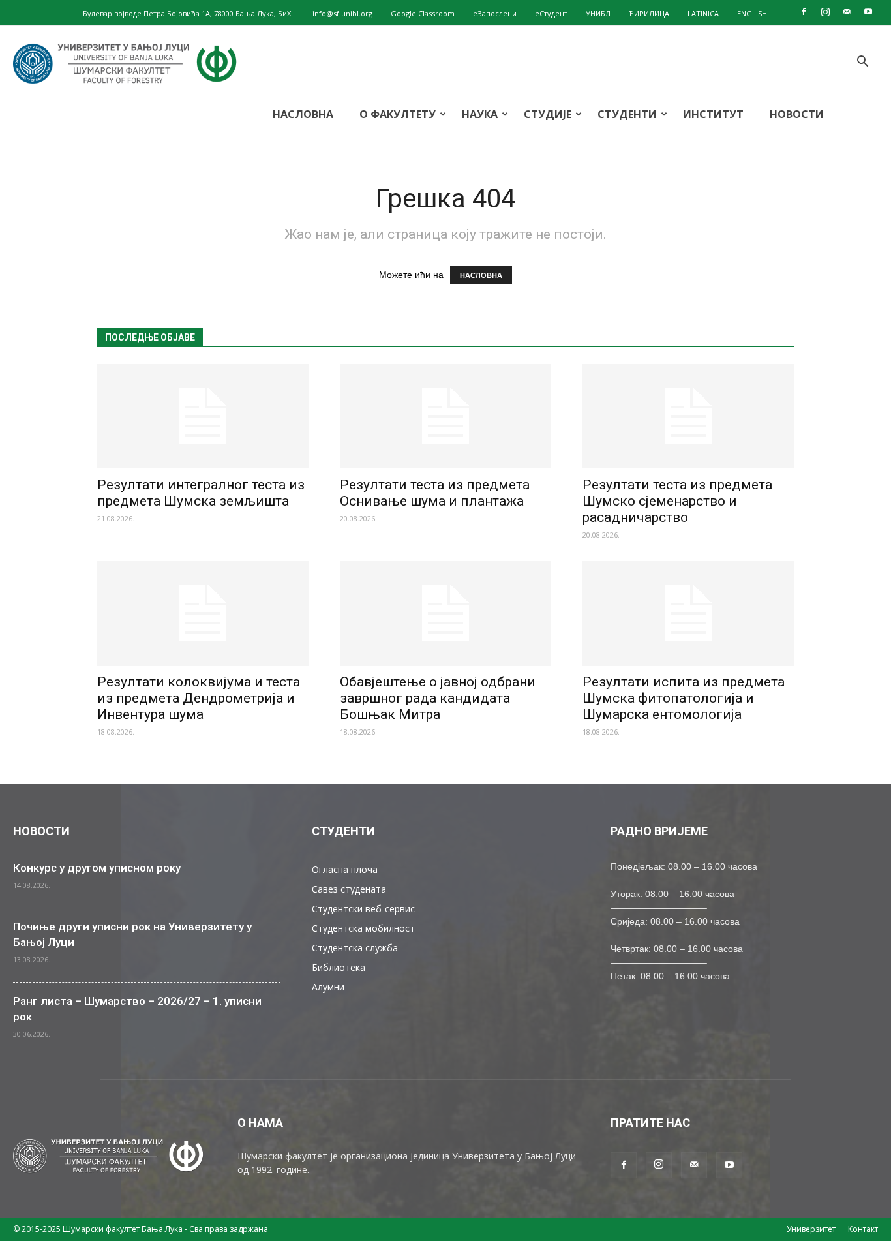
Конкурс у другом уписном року (97, 867)
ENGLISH (752, 13)
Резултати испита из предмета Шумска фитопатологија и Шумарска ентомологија (683, 698)
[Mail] (846, 11)
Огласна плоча (345, 869)
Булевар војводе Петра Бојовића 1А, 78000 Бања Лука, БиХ (187, 13)
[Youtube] (868, 11)
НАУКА (480, 114)
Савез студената (349, 889)
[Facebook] (803, 11)
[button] (862, 63)
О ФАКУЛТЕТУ (397, 114)
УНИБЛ (598, 13)
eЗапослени (495, 13)
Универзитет (811, 1228)
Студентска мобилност (363, 928)
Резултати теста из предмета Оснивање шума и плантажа (435, 493)
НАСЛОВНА (303, 114)
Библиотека (338, 967)
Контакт (863, 1228)
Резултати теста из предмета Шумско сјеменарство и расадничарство (677, 501)
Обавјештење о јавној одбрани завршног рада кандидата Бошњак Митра (438, 698)
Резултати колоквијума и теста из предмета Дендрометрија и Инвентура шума (198, 698)
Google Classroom (423, 13)
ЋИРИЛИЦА (649, 13)
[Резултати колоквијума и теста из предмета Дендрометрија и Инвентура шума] (203, 613)
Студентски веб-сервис (363, 908)
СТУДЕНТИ (627, 114)
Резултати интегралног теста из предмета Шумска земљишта (201, 493)
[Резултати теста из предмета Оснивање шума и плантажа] (445, 416)
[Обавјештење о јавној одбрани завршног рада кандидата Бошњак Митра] (445, 613)
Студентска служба (355, 948)
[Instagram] (825, 11)
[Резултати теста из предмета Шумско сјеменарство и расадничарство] (688, 416)
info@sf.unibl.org (342, 13)
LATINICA (703, 13)
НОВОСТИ (797, 114)
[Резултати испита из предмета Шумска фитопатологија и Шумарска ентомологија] (688, 613)
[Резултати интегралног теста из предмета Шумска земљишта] (203, 416)
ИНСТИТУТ (713, 114)
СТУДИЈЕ (547, 114)
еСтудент (551, 13)
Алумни (328, 987)
